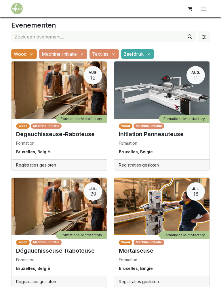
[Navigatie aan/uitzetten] (204, 8)
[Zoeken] (190, 36)
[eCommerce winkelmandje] (189, 8)
